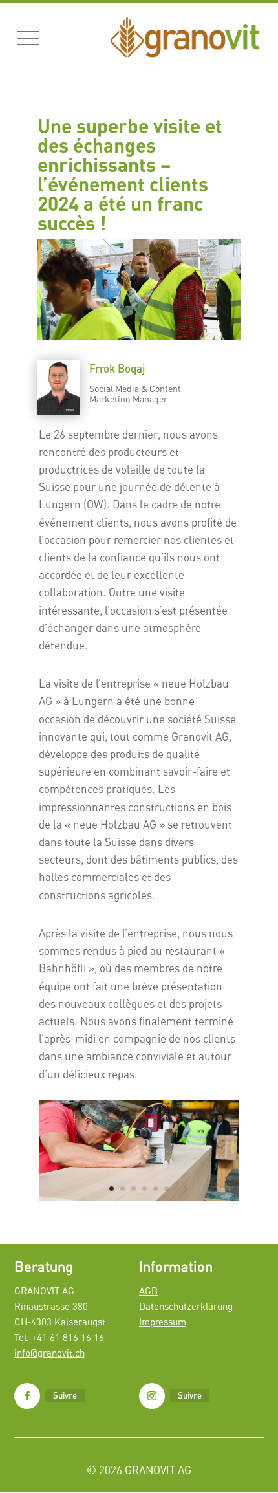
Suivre (65, 1395)
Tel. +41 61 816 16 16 (59, 1337)
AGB (148, 1290)
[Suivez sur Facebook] (27, 1396)
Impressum (162, 1321)
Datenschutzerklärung (186, 1306)
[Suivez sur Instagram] (152, 1396)
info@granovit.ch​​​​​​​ (49, 1352)
